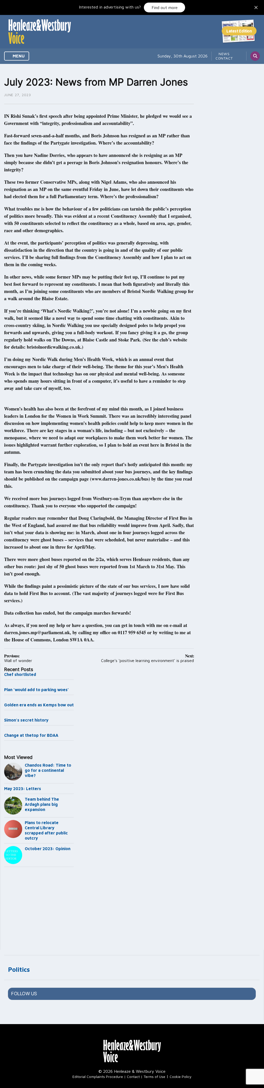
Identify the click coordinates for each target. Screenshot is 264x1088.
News (224, 54)
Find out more (165, 7)
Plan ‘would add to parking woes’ (36, 689)
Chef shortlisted (20, 674)
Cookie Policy (181, 1076)
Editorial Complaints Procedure (97, 1076)
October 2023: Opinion (47, 848)
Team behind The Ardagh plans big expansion (42, 804)
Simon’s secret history (26, 720)
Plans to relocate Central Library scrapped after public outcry (46, 830)
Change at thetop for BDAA (31, 735)
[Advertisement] (39, 909)
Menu (18, 56)
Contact (224, 58)
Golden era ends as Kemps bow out (39, 704)
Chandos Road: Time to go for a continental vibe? (48, 770)
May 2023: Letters (22, 788)
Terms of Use (154, 1076)
